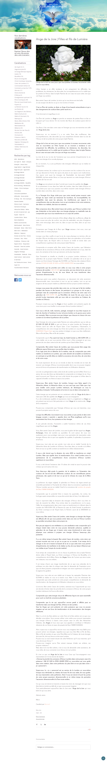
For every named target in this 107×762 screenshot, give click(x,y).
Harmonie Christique (20, 207)
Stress (29, 262)
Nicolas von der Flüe (20, 236)
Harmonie (26, 204)
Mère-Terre (17, 230)
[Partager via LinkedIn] (45, 724)
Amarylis (28, 162)
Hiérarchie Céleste (19, 209)
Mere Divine (26, 225)
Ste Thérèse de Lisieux (20, 262)
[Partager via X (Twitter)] (41, 724)
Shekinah (24, 254)
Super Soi (17, 265)
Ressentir (17, 246)
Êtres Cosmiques (40, 716)
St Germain (17, 259)
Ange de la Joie (40, 719)
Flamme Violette (18, 201)
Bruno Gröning (18, 185)
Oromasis (17, 238)
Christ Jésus (17, 191)
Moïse (22, 228)
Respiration (26, 244)
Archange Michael (19, 175)
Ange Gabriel (18, 167)
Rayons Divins (18, 244)
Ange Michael (26, 167)
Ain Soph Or (17, 162)
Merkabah (17, 228)
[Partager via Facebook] (37, 724)
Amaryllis (16, 164)
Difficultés (17, 196)
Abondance (21, 159)
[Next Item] (28, 44)
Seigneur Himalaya (19, 252)
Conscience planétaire (20, 193)
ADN (15, 159)
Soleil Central (18, 257)
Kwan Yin (21, 215)
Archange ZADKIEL (19, 183)
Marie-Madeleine (19, 220)
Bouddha (28, 183)
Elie (21, 199)
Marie (25, 217)
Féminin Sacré (18, 204)
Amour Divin (23, 164)
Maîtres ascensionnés (20, 222)
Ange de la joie (18, 170)
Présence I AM (25, 241)
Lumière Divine (18, 217)
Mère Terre (28, 228)
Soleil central (26, 257)
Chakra (16, 188)
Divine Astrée (24, 196)
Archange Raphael (19, 180)
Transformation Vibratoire (21, 267)
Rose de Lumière (25, 246)
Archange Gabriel (19, 172)
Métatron (16, 233)
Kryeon (16, 215)
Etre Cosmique (27, 199)
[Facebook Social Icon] (16, 279)
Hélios (27, 209)
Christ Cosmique (24, 188)
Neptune (22, 233)
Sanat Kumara (24, 249)
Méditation (24, 230)
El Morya (16, 199)
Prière (25, 238)
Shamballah (17, 254)
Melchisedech (18, 225)
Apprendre (27, 170)
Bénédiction (27, 185)
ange (37, 713)
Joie (29, 212)
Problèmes (17, 241)
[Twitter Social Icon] (20, 279)
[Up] (103, 758)
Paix (22, 238)
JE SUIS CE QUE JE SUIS (20, 212)
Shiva (29, 254)
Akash (23, 162)
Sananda (16, 249)
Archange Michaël (19, 177)
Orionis (29, 236)
